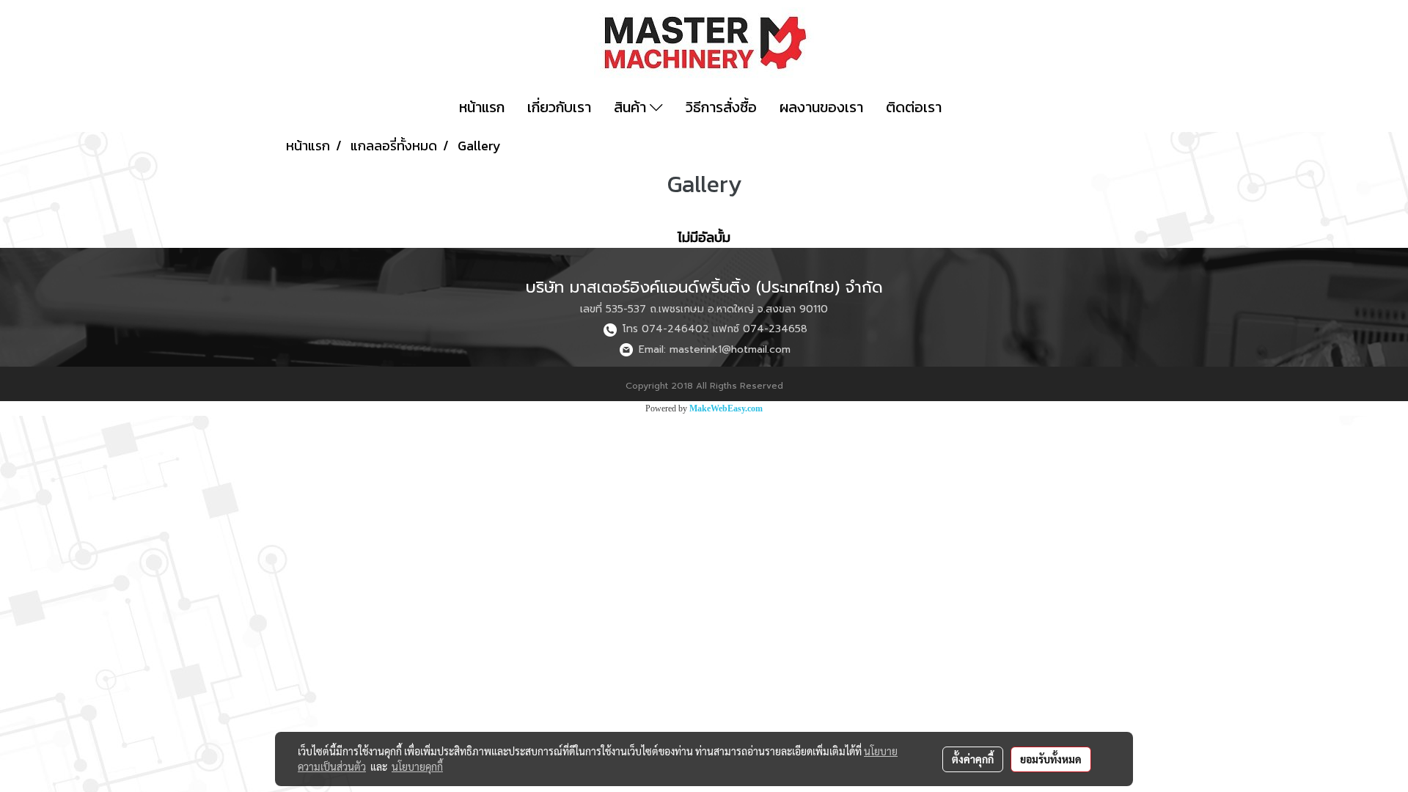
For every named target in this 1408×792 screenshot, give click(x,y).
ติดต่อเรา (914, 107)
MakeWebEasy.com (726, 408)
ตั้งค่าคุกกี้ (973, 759)
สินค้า (632, 107)
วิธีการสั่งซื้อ (721, 107)
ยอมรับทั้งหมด (1051, 759)
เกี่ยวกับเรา (559, 107)
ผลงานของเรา (821, 107)
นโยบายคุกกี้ (417, 766)
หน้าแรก (482, 107)
